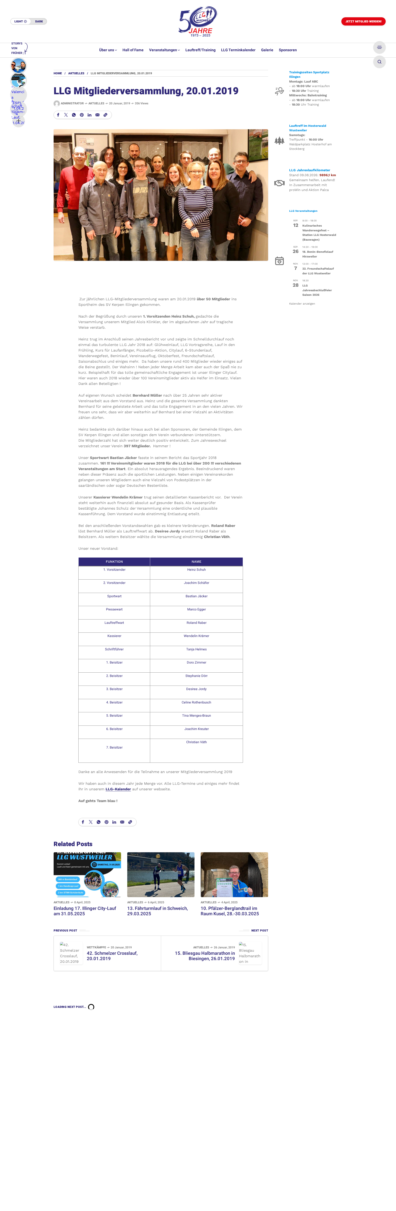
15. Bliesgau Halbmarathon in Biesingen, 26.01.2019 (205, 956)
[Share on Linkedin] (89, 115)
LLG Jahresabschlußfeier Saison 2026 (317, 290)
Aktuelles (76, 73)
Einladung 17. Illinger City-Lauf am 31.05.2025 (85, 911)
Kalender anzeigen (302, 303)
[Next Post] (250, 953)
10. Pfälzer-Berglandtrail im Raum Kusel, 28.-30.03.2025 (230, 911)
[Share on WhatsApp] (74, 115)
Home (58, 73)
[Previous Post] (71, 953)
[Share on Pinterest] (82, 115)
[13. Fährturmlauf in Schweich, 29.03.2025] (161, 874)
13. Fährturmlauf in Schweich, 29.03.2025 (157, 911)
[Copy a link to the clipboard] (105, 115)
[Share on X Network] (66, 115)
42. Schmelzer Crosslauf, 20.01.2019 (112, 956)
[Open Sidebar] (379, 47)
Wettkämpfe (96, 947)
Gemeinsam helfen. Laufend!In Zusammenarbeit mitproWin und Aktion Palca (312, 185)
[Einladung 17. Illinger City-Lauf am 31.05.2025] (87, 874)
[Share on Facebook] (58, 115)
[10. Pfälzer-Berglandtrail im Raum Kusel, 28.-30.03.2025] (234, 874)
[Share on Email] (97, 115)
